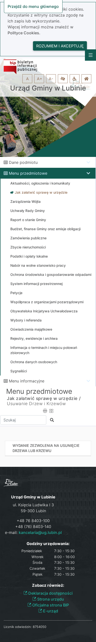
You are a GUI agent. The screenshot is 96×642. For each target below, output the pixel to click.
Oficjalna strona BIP (50, 605)
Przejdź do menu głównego (33, 6)
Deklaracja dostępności (50, 593)
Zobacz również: (48, 585)
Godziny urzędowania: (48, 543)
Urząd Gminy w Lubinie (48, 88)
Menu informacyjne (26, 380)
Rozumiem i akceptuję (60, 45)
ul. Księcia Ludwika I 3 (33, 504)
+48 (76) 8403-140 (33, 526)
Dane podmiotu (23, 162)
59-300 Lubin (33, 510)
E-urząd (50, 610)
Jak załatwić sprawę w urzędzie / (43, 398)
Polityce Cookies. (24, 32)
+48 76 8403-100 (33, 520)
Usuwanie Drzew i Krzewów (36, 403)
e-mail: (33, 532)
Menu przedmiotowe (28, 173)
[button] (63, 78)
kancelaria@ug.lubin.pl (40, 532)
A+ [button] (39, 78)
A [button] (27, 78)
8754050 (39, 627)
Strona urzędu (50, 599)
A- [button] (51, 78)
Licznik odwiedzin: (18, 627)
